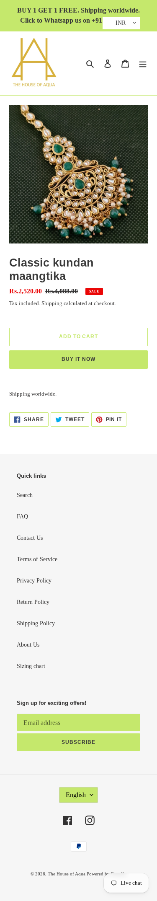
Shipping (51, 303)
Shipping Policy (36, 623)
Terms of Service (37, 559)
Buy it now (78, 359)
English (76, 794)
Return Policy (33, 602)
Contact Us (30, 538)
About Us (28, 645)
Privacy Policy (34, 580)
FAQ (22, 516)
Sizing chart (31, 666)
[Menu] (143, 63)
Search (25, 495)
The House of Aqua (67, 873)
